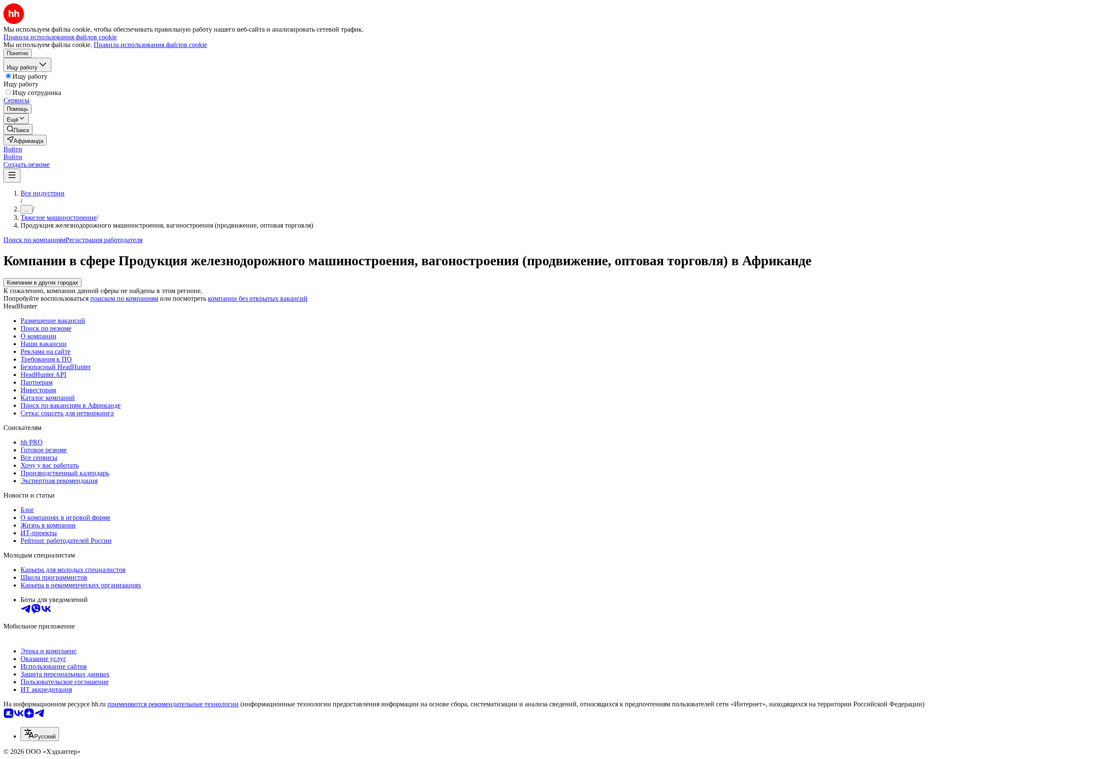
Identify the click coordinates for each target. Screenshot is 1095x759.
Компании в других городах (42, 282)
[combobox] (40, 734)
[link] (18, 129)
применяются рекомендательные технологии (173, 704)
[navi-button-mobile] (12, 176)
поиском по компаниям (124, 298)
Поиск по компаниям (34, 239)
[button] (12, 149)
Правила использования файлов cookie (150, 44)
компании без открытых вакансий (258, 298)
